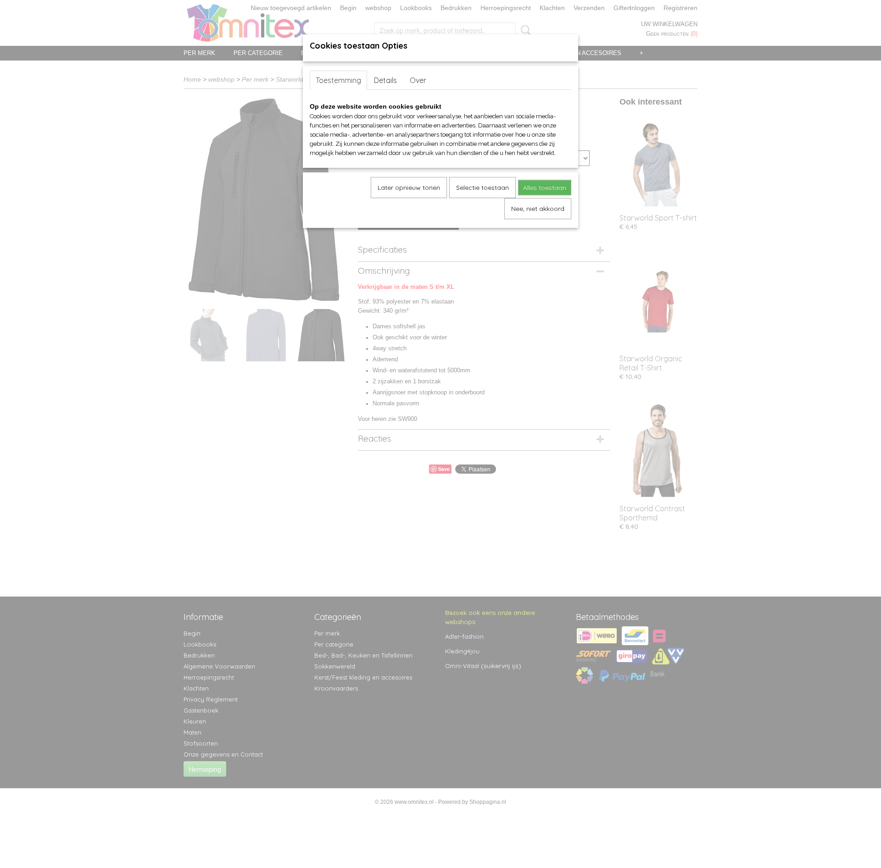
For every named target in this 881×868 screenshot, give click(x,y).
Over (418, 80)
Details (385, 80)
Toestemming (338, 80)
